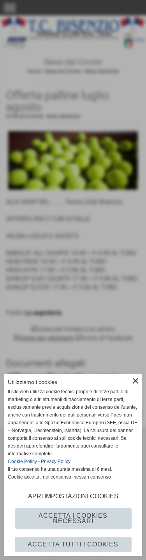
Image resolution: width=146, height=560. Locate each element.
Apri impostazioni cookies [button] (73, 496)
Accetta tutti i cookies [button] (73, 544)
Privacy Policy (55, 461)
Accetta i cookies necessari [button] (73, 518)
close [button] (135, 380)
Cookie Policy (22, 461)
